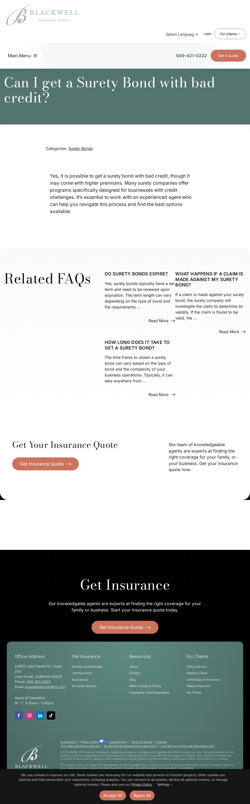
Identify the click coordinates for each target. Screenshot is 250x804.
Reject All (142, 795)
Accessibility (69, 742)
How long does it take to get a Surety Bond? (137, 345)
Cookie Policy (118, 742)
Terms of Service (141, 742)
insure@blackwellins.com (45, 687)
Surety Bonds (80, 148)
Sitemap (161, 742)
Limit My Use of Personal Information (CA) (187, 746)
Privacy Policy (90, 742)
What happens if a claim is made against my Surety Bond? (209, 279)
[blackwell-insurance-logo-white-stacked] (31, 747)
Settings (163, 784)
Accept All (112, 795)
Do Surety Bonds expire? (136, 273)
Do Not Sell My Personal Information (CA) (130, 746)
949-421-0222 (191, 55)
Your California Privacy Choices (80, 746)
